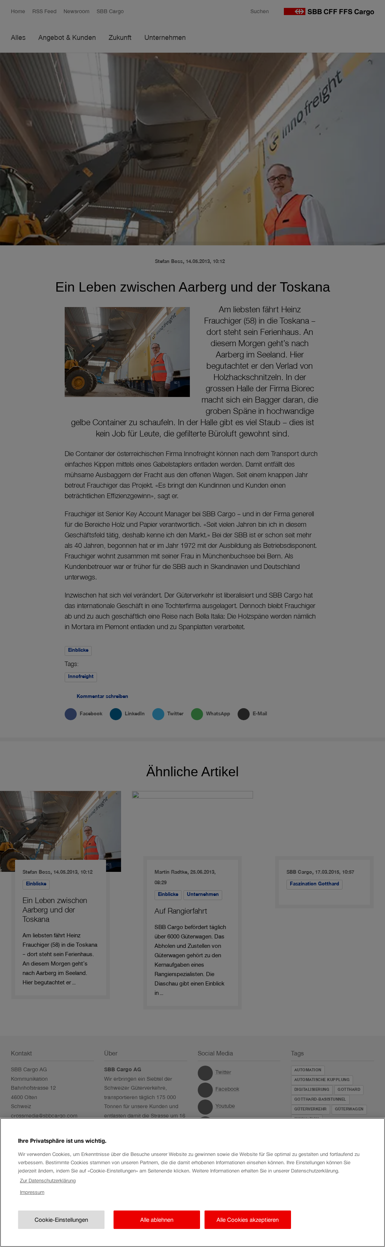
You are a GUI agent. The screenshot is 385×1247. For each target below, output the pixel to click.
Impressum (32, 1192)
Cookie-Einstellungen (61, 1220)
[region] (192, 1182)
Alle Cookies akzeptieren (248, 1220)
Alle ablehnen (156, 1220)
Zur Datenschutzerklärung (48, 1180)
